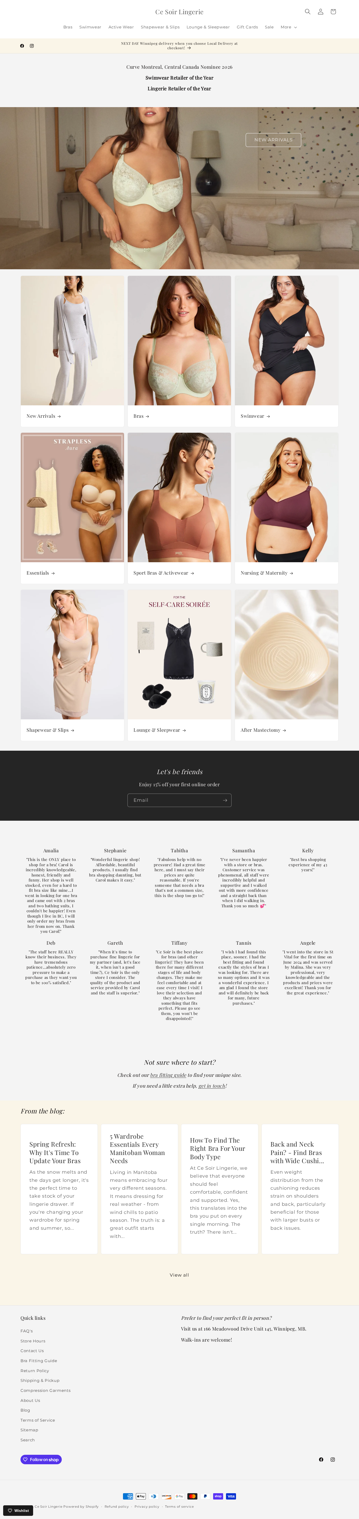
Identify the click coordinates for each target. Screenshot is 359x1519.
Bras (138, 416)
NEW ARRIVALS (273, 139)
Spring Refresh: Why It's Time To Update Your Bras (55, 1152)
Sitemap (29, 1430)
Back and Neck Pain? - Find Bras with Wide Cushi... (297, 1152)
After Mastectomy (261, 730)
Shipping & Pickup (39, 1380)
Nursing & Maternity (264, 573)
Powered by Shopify (81, 1506)
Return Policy (34, 1370)
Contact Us (32, 1350)
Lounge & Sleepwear (157, 730)
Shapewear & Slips (48, 730)
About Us (30, 1400)
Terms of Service (37, 1420)
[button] (288, 27)
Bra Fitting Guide (38, 1360)
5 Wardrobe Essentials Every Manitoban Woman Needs (137, 1148)
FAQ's (26, 1330)
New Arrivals (41, 416)
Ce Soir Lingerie (48, 1506)
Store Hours (32, 1340)
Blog (25, 1410)
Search (27, 1439)
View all (179, 1275)
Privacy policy (147, 1506)
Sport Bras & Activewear (161, 573)
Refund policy (117, 1506)
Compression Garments (45, 1390)
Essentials (38, 573)
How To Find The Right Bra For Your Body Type (217, 1148)
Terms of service (179, 1506)
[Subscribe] (225, 800)
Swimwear (252, 416)
